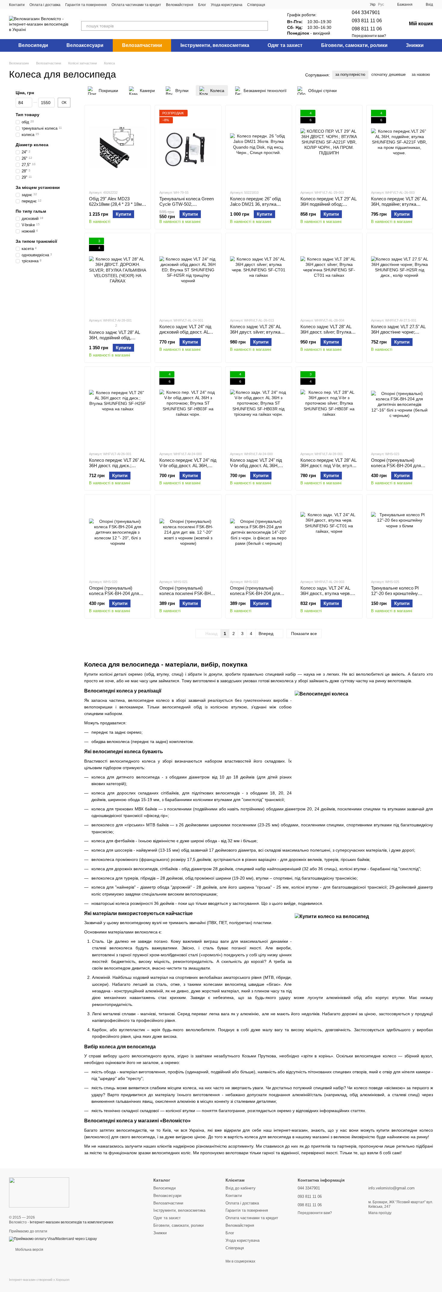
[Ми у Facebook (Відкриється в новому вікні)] (273, 4)
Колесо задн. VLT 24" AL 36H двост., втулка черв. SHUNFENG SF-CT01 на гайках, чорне (325, 596)
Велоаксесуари (84, 45)
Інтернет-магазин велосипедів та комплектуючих (71, 1222)
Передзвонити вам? (369, 36)
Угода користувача (226, 5)
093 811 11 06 (367, 20)
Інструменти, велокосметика (214, 45)
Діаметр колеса (32, 144)
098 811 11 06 (367, 28)
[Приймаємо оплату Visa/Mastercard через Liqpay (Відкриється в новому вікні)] (53, 1239)
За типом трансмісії (36, 241)
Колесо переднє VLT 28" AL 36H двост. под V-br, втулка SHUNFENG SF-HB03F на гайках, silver (328, 468)
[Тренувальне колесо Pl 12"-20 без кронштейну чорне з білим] (399, 536)
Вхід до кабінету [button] (241, 1188)
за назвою (421, 74)
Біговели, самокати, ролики (354, 45)
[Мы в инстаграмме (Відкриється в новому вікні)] (280, 4)
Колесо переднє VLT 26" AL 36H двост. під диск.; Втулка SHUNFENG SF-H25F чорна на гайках (117, 468)
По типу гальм (31, 211)
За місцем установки (38, 187)
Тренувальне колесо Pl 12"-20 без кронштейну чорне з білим (395, 593)
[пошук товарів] (263, 26)
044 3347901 (366, 12)
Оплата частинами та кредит (136, 5)
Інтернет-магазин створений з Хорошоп (39, 1279)
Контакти (17, 5)
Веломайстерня (179, 5)
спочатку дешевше (388, 74)
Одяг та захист (285, 45)
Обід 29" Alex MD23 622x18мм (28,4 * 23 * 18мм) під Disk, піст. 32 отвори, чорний (117, 206)
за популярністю (350, 74)
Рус (381, 4)
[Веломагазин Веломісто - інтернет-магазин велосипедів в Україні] (39, 1192)
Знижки (415, 45)
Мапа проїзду (379, 1213)
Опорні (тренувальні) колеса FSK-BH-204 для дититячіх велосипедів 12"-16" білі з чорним (396, 468)
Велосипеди (33, 45)
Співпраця (256, 5)
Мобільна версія (28, 1249)
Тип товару (27, 114)
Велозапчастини (142, 45)
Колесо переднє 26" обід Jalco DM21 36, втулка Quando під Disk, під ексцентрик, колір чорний (256, 206)
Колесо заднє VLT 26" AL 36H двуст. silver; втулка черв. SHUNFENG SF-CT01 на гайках (258, 334)
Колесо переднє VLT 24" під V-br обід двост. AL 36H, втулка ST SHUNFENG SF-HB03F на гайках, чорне (187, 468)
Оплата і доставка (44, 5)
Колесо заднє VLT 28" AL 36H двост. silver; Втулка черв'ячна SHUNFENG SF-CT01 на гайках (328, 334)
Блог (202, 5)
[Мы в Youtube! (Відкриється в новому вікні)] (288, 4)
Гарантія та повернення (86, 5)
